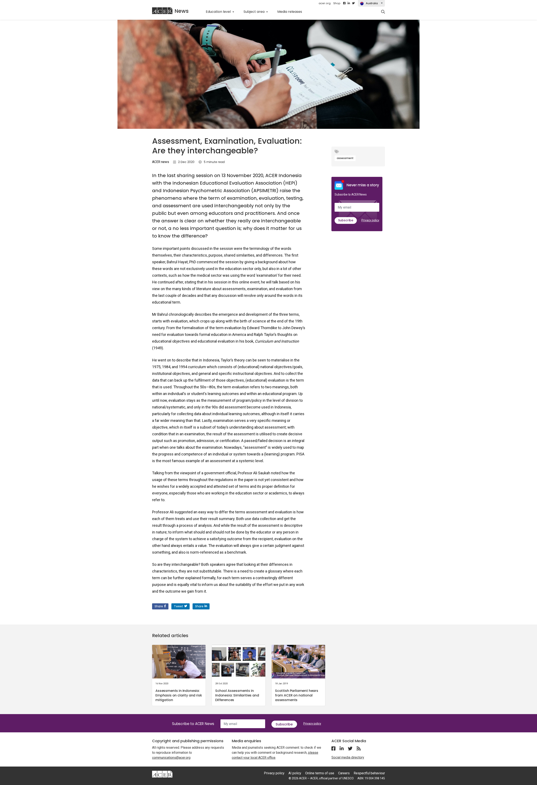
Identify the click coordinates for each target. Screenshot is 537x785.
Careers (344, 773)
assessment (345, 158)
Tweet (178, 606)
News (182, 11)
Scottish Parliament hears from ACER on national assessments (296, 695)
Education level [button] (219, 11)
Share (159, 606)
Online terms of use (319, 773)
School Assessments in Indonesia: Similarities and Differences (237, 695)
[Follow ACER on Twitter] (353, 3)
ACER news (160, 162)
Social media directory (347, 757)
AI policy (294, 773)
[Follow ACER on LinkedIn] (349, 3)
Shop (336, 3)
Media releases (292, 11)
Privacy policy (370, 220)
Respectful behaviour (369, 773)
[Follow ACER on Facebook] (344, 3)
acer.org (325, 3)
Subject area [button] (254, 11)
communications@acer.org (171, 758)
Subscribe (345, 220)
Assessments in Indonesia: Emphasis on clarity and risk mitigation (178, 695)
